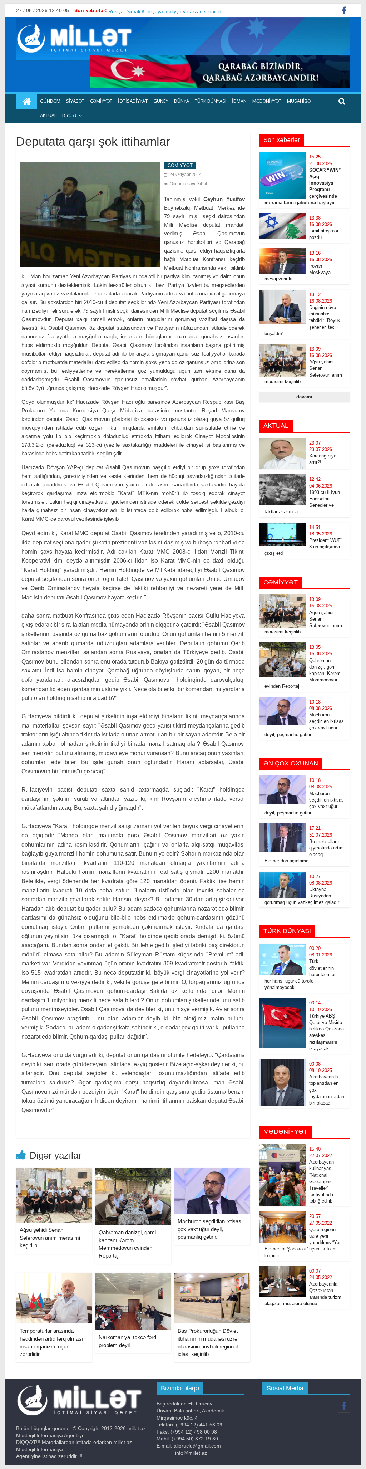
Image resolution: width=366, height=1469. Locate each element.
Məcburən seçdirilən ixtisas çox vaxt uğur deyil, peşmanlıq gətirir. (209, 1229)
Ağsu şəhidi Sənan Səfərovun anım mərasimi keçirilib (50, 1237)
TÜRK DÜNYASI (210, 101)
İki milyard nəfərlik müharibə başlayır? (151, 10)
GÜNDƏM (50, 101)
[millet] (26, 101)
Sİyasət (75, 101)
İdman (239, 101)
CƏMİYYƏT (101, 101)
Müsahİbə (299, 101)
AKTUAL (48, 115)
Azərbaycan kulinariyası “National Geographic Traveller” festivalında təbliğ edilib (321, 1181)
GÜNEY (160, 101)
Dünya (181, 101)
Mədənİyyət (266, 101)
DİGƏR (69, 115)
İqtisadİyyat (133, 101)
